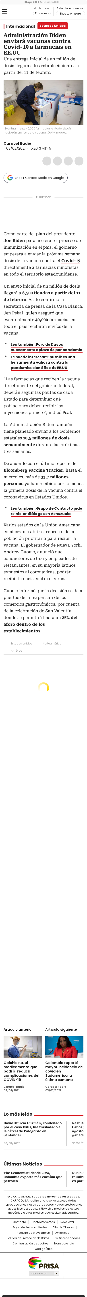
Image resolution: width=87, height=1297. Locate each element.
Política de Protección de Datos (28, 1238)
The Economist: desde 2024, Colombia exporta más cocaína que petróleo (33, 1177)
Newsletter (67, 1222)
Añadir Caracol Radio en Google (39, 178)
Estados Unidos (21, 643)
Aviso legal (62, 1233)
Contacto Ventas (43, 1222)
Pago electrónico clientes (30, 1227)
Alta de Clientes (63, 1227)
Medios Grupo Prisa (44, 1273)
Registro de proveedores (33, 1233)
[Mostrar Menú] (4, 11)
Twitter (57, 161)
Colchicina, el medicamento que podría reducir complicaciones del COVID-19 (21, 1071)
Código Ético (43, 1249)
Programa (42, 13)
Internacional (20, 26)
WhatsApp (79, 161)
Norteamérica (52, 643)
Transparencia (64, 1243)
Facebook (46, 161)
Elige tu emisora (70, 13)
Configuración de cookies (30, 1243)
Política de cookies (67, 1238)
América (16, 651)
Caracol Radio (22, 11)
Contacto (19, 1222)
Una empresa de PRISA (43, 1262)
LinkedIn (68, 161)
